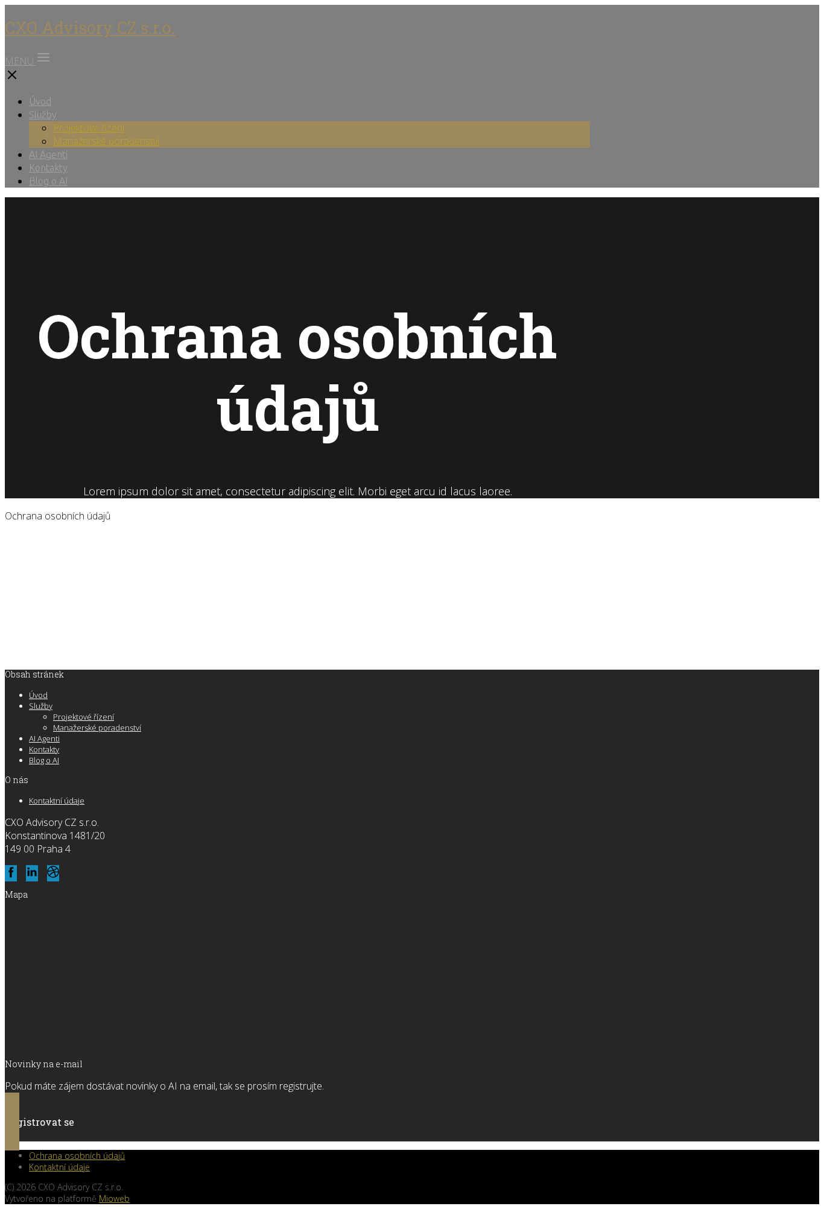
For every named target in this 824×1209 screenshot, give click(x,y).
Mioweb (114, 1198)
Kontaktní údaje (56, 800)
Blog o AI (48, 181)
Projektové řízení (88, 128)
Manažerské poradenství (106, 141)
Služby (43, 114)
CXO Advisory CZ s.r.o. (90, 27)
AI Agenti (48, 154)
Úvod (40, 101)
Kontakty (48, 167)
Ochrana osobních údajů (77, 1155)
